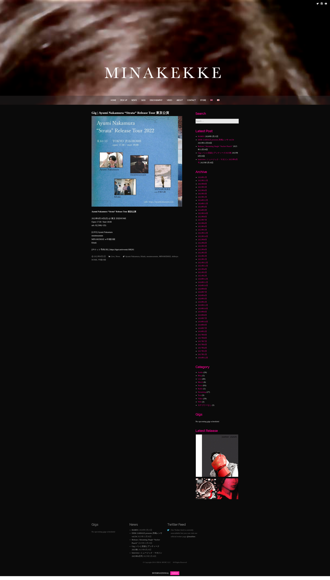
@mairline (191, 536)
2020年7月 (202, 292)
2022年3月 (202, 253)
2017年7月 (202, 341)
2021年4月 (202, 269)
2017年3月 (202, 351)
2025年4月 (202, 190)
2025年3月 (202, 194)
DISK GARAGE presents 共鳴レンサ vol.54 (216, 140)
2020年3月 (202, 299)
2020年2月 (202, 302)
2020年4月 (202, 295)
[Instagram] (322, 4)
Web (199, 402)
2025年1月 (202, 197)
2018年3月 (202, 331)
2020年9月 (202, 289)
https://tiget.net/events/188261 (122, 249)
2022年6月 (202, 243)
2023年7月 (202, 220)
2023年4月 (202, 226)
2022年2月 (202, 256)
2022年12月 (203, 233)
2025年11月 (203, 180)
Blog (200, 376)
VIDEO (169, 100)
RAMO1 (201, 136)
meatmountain (152, 256)
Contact (191, 100)
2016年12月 (203, 358)
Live (113, 256)
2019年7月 (202, 318)
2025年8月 (202, 184)
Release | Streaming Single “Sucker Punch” (215, 146)
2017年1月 (202, 354)
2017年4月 (202, 348)
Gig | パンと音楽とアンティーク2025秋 (215, 153)
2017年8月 (202, 338)
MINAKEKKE (165, 256)
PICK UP (123, 100)
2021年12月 (203, 263)
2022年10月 (203, 236)
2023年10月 (203, 213)
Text (199, 395)
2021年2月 (202, 276)
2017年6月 (202, 345)
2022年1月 (202, 259)
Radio (200, 389)
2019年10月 (203, 308)
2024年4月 (202, 207)
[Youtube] (326, 4)
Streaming (202, 392)
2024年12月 (203, 200)
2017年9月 (202, 335)
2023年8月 (202, 217)
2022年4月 (202, 249)
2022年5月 (202, 246)
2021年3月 (202, 272)
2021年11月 (203, 266)
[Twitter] (318, 4)
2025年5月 (202, 187)
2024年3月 (202, 210)
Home (113, 100)
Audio (200, 372)
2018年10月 (203, 322)
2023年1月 (202, 230)
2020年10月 (203, 285)
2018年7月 (202, 328)
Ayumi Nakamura (132, 256)
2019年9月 (202, 312)
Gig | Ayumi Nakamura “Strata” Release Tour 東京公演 (130, 113)
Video (200, 399)
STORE (203, 100)
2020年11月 (203, 282)
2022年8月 (202, 240)
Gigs (143, 100)
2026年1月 (202, 177)
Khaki (143, 256)
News (134, 100)
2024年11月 (203, 204)
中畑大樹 (102, 260)
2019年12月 (203, 305)
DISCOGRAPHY (156, 100)
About (180, 100)
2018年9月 (202, 325)
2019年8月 (202, 315)
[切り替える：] (211, 100)
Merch (200, 382)
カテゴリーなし (204, 405)
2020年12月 (203, 279)
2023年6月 (202, 223)
